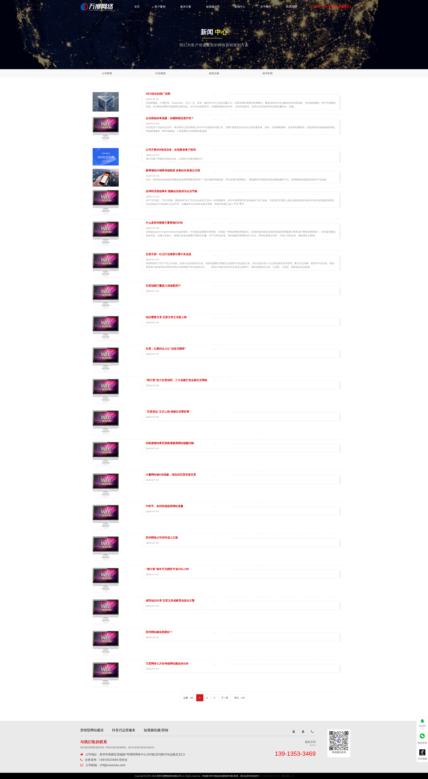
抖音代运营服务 (123, 730)
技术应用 (267, 73)
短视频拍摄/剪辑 (156, 730)
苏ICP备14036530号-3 (269, 776)
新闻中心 (240, 6)
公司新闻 (107, 73)
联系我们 (291, 6)
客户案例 (160, 6)
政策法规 (214, 73)
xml (292, 776)
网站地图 (285, 776)
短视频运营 (213, 6)
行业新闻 (160, 73)
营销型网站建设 (92, 730)
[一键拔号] (312, 731)
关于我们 (265, 6)
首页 (137, 6)
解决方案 (185, 6)
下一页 (224, 697)
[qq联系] (293, 731)
